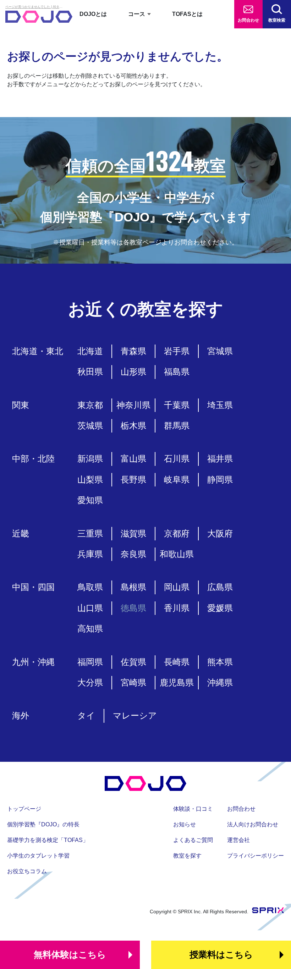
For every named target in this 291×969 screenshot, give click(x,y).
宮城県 (220, 351)
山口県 (90, 608)
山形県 (133, 371)
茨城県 (90, 425)
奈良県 (133, 554)
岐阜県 (177, 479)
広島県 (220, 587)
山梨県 (90, 479)
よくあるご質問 (193, 840)
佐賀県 (133, 662)
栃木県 (133, 425)
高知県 (90, 628)
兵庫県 (90, 554)
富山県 (133, 458)
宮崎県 (133, 682)
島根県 (133, 587)
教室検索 (276, 20)
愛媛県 (220, 608)
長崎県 (177, 662)
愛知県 (90, 500)
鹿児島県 (177, 682)
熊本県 (220, 662)
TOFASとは (187, 14)
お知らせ (184, 824)
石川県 (177, 458)
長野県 (133, 479)
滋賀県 (133, 533)
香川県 (177, 608)
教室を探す (187, 856)
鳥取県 (90, 587)
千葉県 (177, 405)
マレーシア (135, 715)
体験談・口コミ (193, 809)
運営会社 (238, 840)
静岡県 (220, 479)
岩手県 (177, 351)
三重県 (90, 533)
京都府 (177, 533)
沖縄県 (220, 682)
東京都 (90, 405)
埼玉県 (220, 405)
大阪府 (220, 533)
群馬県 (177, 425)
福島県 (177, 371)
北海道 (90, 351)
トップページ (24, 809)
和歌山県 (177, 554)
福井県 (220, 458)
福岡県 (90, 662)
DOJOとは (93, 14)
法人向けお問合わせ (252, 824)
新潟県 (90, 458)
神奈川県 (133, 405)
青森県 (133, 351)
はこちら (70, 954)
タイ (86, 715)
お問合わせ (248, 20)
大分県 (90, 682)
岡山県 (177, 587)
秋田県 (90, 371)
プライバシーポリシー (255, 856)
